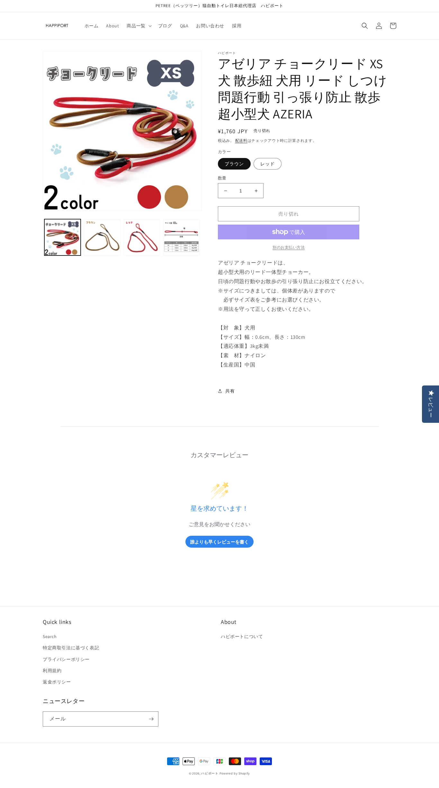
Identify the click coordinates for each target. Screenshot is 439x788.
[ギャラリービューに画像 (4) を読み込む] (181, 237)
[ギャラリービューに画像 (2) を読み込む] (102, 237)
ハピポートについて (242, 636)
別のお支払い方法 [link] (289, 247)
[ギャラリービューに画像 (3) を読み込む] (142, 237)
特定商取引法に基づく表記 (71, 648)
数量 (222, 178)
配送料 (241, 140)
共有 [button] (230, 391)
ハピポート (210, 773)
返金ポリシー (57, 682)
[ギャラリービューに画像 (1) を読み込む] (62, 237)
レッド (267, 164)
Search (50, 636)
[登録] (151, 719)
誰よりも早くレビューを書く (219, 542)
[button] (138, 25)
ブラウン (234, 164)
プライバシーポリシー (66, 659)
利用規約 (52, 670)
